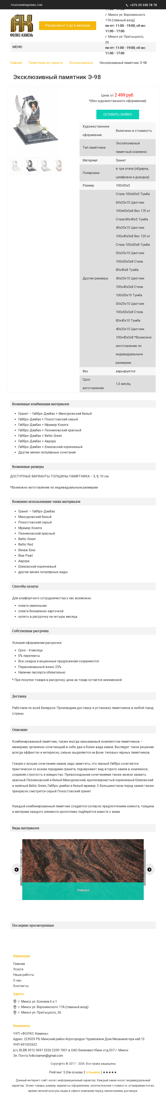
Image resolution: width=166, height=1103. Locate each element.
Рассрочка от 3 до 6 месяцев (67, 25)
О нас (17, 980)
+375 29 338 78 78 (143, 5)
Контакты (21, 986)
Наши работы (23, 975)
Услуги (18, 969)
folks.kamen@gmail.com (26, 5)
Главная (19, 964)
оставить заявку (117, 114)
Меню (17, 47)
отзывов (93, 1072)
